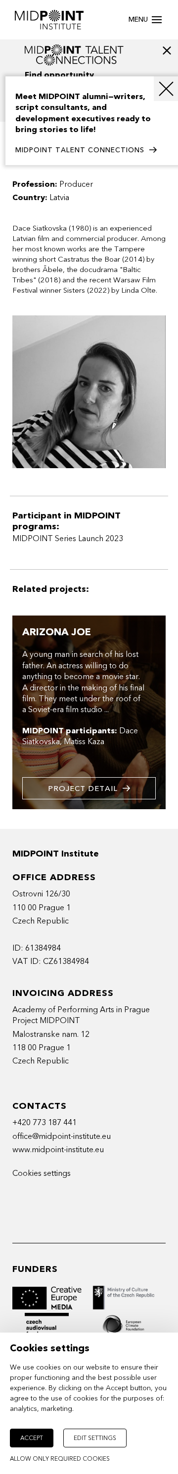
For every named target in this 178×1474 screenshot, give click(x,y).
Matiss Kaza (84, 741)
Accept (31, 1438)
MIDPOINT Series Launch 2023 (67, 538)
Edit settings (95, 1438)
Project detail (83, 788)
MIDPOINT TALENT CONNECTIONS (79, 150)
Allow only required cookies (60, 1459)
